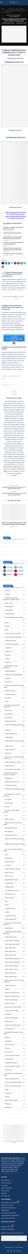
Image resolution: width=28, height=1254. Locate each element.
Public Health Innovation (15, 944)
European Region (15, 690)
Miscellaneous (15, 831)
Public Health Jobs (15, 948)
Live (15, 815)
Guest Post (15, 730)
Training (15, 1048)
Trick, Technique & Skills (15, 1055)
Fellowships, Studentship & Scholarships (14, 706)
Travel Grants (15, 1052)
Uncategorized (15, 1059)
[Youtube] (17, 1251)
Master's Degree (15, 819)
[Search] (26, 2)
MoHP (4, 378)
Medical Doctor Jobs (6, 1182)
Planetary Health (15, 908)
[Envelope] (20, 1251)
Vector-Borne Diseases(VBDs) (15, 1086)
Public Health (15, 928)
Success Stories (15, 1021)
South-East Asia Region (15, 1018)
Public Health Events (15, 937)
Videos (15, 1089)
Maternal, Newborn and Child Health (14, 823)
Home (3, 9)
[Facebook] (8, 1251)
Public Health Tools (15, 973)
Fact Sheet (15, 698)
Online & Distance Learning (15, 869)
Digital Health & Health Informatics (14, 666)
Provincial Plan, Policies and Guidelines (14, 923)
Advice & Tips (15, 603)
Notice (15, 854)
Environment (15, 682)
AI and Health (15, 610)
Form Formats (15, 714)
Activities (15, 594)
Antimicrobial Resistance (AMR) (15, 617)
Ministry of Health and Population (11, 376)
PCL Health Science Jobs (15, 890)
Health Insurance (15, 749)
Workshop (15, 1104)
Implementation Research (15, 782)
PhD (15, 901)
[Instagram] (14, 1251)
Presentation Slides (15, 915)
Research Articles (15, 1003)
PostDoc (15, 912)
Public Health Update (8, 23)
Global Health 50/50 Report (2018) (12, 233)
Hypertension (15, 778)
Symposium (15, 1041)
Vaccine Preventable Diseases (15, 1082)
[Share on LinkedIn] (17, 385)
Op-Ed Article (15, 876)
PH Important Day (15, 894)
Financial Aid (15, 710)
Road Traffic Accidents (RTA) (15, 1007)
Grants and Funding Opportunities (15, 725)
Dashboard (15, 662)
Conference (15, 651)
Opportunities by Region (15, 879)
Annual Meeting (15, 614)
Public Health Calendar (7, 1205)
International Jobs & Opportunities (15, 789)
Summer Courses (15, 1028)
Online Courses (15, 872)
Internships (15, 799)
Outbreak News (15, 883)
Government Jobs (5, 1195)
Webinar (15, 1097)
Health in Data (15, 746)
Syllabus (15, 1037)
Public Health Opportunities (15, 958)
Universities (15, 1070)
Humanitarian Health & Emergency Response (14, 773)
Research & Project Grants (15, 992)
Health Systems (15, 765)
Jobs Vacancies (15, 803)
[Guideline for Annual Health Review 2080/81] (14, 333)
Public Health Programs (15, 966)
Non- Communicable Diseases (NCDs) (14, 850)
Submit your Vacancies (7, 1226)
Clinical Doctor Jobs (15, 640)
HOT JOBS (4, 1177)
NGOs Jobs (4, 1193)
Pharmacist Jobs (15, 897)
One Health (15, 865)
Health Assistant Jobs (15, 733)
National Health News (15, 835)
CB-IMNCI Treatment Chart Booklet (13, 253)
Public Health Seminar (15, 969)
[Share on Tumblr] (19, 385)
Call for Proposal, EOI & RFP (15, 633)
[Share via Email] (13, 386)
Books (15, 630)
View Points (15, 1093)
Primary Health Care (15, 919)
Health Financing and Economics (15, 741)
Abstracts (15, 590)
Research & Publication (15, 1000)
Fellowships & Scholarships (8, 1207)
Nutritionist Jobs (15, 861)
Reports (15, 989)
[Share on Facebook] (14, 385)
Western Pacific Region (15, 1100)
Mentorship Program (15, 828)
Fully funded (15, 717)
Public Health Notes (15, 955)
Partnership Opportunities (8, 1229)
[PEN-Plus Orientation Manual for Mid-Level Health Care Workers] (14, 512)
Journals (15, 806)
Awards (15, 626)
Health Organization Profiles (8, 1212)
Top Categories (5, 1199)
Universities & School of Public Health (14, 1074)
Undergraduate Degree (15, 1062)
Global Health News (15, 721)
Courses (15, 658)
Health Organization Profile (15, 762)
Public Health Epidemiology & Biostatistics (14, 932)
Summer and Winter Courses (15, 1025)
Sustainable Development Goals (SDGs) (14, 1033)
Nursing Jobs (15, 858)
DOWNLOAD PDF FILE (15, 130)
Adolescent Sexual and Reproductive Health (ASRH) (14, 598)
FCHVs (15, 701)
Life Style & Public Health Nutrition (14, 811)
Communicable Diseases (15, 644)
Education (15, 678)
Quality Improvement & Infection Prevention (14, 981)
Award (15, 622)
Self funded (15, 1014)
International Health (15, 785)
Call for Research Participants (15, 637)
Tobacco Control (15, 1044)
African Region (15, 606)
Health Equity (15, 737)
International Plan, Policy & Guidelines (14, 795)
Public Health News (15, 951)
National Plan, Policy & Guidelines (16, 9)
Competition (15, 648)
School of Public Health (15, 1010)
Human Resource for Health (15, 769)
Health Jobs (15, 753)
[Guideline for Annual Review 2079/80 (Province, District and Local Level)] (14, 291)
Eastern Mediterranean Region (15, 674)
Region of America (15, 985)
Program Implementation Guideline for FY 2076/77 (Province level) (12, 274)
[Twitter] (11, 1251)
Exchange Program (15, 694)
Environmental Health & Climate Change (14, 686)
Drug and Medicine (15, 671)
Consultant (15, 655)
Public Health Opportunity (15, 962)
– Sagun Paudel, (6, 1173)
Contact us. (20, 1247)
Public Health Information (15, 940)
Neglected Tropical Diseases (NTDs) (15, 844)
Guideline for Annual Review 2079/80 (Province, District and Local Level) (12, 307)
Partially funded (15, 887)
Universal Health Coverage (15, 1066)
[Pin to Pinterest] (16, 385)
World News (15, 1107)
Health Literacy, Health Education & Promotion (14, 757)
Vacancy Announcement (15, 1078)
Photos (15, 905)
